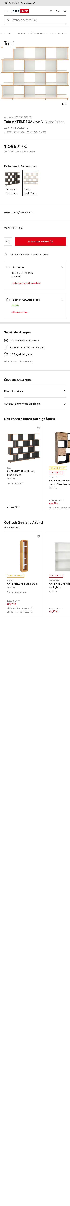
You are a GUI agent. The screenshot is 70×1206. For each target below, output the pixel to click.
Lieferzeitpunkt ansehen (26, 283)
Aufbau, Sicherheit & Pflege (22, 403)
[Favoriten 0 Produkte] (57, 11)
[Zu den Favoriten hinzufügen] (8, 241)
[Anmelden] (51, 11)
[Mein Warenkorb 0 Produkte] (64, 11)
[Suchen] (8, 20)
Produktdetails (13, 391)
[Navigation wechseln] (6, 11)
